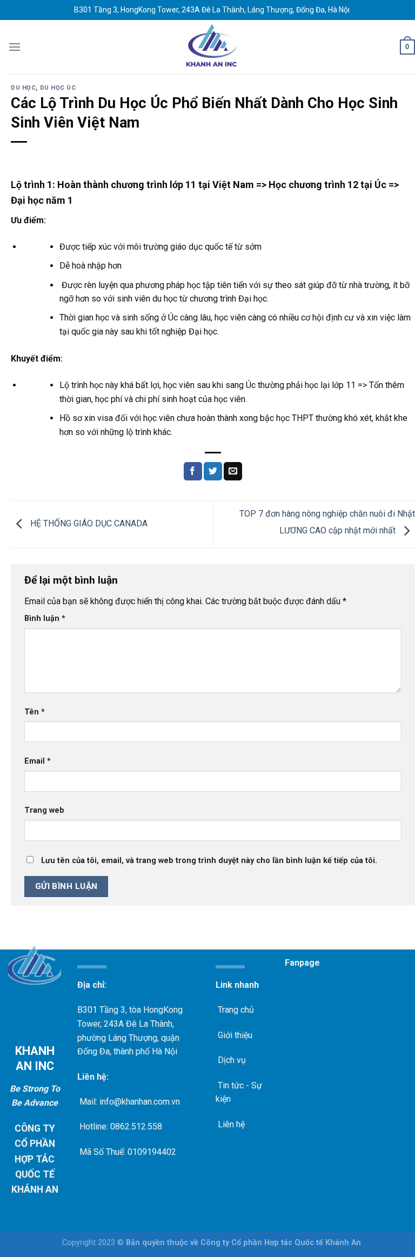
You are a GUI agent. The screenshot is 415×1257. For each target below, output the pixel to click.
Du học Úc (58, 87)
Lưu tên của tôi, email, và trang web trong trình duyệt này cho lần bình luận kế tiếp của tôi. (209, 860)
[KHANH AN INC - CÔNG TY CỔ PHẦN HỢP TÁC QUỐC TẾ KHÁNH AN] (211, 47)
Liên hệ (230, 1124)
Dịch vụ (231, 1060)
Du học (23, 87)
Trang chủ (235, 1010)
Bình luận (44, 618)
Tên (34, 712)
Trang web (44, 810)
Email (37, 761)
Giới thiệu (234, 1035)
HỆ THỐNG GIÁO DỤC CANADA (88, 523)
